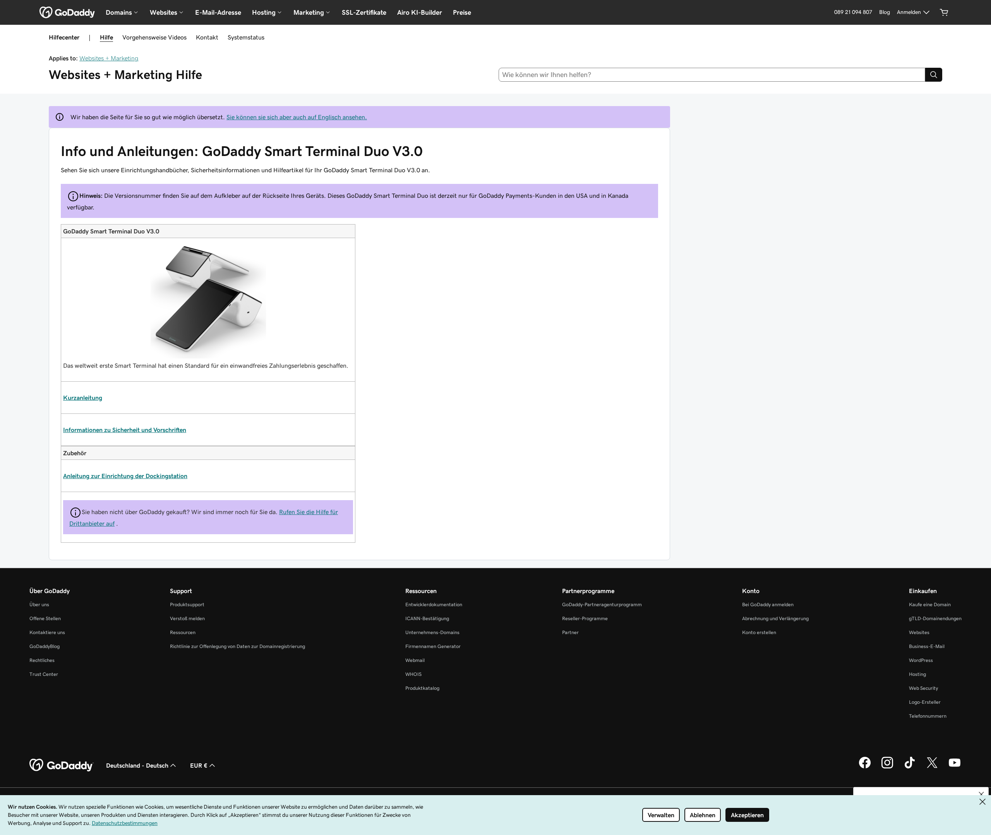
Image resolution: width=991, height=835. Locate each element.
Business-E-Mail (927, 646)
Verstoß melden (187, 618)
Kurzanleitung (82, 397)
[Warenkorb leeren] (944, 12)
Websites (919, 632)
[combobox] (712, 74)
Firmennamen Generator (433, 646)
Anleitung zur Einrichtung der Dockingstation (125, 476)
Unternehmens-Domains (432, 632)
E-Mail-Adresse (218, 12)
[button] (981, 794)
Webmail (415, 660)
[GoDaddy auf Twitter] (932, 767)
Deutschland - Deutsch (137, 765)
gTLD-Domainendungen (935, 618)
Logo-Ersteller (925, 702)
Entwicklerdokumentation (433, 604)
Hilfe (106, 37)
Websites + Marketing (109, 58)
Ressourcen (182, 632)
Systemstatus (246, 37)
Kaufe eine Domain (930, 604)
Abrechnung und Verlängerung (775, 618)
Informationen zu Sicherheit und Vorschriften (124, 430)
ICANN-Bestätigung (427, 618)
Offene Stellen (45, 618)
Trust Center (43, 674)
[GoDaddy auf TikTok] (910, 767)
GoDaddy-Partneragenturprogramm (602, 604)
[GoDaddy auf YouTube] (955, 767)
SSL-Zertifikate (364, 12)
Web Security (923, 688)
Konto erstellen (759, 632)
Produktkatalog (422, 688)
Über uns (39, 604)
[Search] (933, 75)
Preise (462, 12)
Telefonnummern (927, 715)
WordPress (921, 660)
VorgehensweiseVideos (154, 37)
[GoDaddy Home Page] (61, 765)
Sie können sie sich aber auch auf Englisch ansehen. (296, 117)
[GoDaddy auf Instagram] (887, 767)
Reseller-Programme (585, 618)
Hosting (917, 674)
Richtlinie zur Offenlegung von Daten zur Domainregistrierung (237, 646)
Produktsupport (187, 604)
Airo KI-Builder (419, 12)
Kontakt (207, 37)
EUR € (198, 765)
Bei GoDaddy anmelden (768, 604)
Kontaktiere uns (47, 632)
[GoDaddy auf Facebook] (865, 767)
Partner (570, 632)
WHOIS (413, 674)
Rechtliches (42, 660)
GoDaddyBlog (44, 646)
